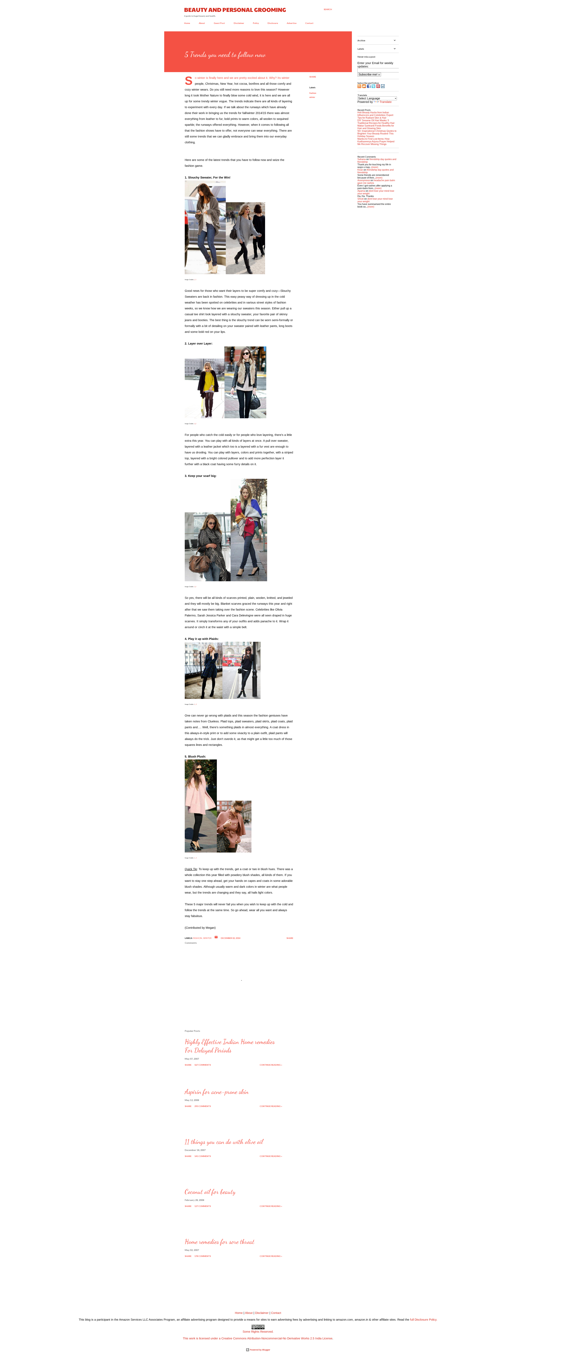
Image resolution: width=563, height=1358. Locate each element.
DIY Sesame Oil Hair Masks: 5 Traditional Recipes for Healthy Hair (376, 121)
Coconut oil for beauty (210, 1191)
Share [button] (312, 76)
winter (312, 97)
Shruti (360, 199)
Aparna (361, 191)
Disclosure (273, 23)
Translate (386, 101)
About (202, 23)
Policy (256, 23)
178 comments (202, 1256)
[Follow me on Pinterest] (378, 87)
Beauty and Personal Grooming (235, 9)
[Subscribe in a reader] (359, 87)
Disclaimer (239, 23)
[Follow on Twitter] (373, 87)
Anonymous (363, 180)
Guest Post (219, 23)
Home (187, 23)
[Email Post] (216, 938)
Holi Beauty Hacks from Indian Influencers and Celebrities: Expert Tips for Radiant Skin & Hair (375, 115)
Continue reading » (271, 1065)
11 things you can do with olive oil (224, 1141)
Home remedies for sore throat (219, 1241)
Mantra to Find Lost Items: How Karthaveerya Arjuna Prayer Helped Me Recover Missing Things (375, 141)
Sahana (361, 159)
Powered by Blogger (259, 1349)
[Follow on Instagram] (383, 87)
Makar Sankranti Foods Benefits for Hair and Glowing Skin (375, 127)
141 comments (202, 1156)
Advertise (291, 23)
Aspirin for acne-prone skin (217, 1092)
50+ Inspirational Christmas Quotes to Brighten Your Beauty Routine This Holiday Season (376, 133)
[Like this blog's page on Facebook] (369, 87)
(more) (374, 167)
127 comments (202, 1206)
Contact (309, 23)
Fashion (312, 93)
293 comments (202, 1106)
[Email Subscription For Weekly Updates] (364, 87)
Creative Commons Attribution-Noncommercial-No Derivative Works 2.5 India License (276, 1338)
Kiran (360, 170)
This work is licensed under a (228, 1335)
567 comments (202, 1065)
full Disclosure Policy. (423, 1319)
